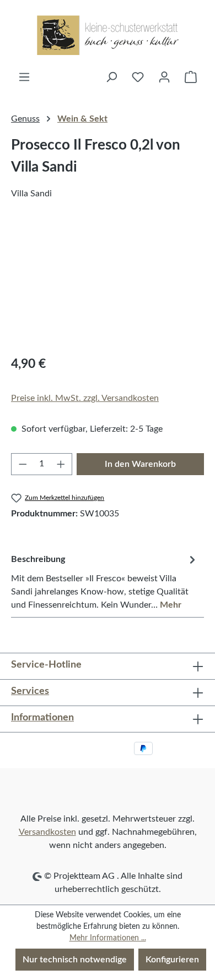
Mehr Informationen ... (107, 938)
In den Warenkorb (140, 464)
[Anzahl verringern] (22, 464)
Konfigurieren (172, 959)
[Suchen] (111, 77)
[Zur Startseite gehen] (107, 35)
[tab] (104, 581)
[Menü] (24, 77)
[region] (107, 284)
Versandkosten (47, 832)
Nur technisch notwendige (75, 959)
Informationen (42, 718)
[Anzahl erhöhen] (61, 464)
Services (30, 691)
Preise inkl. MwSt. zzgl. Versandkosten (85, 398)
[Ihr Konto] (164, 77)
